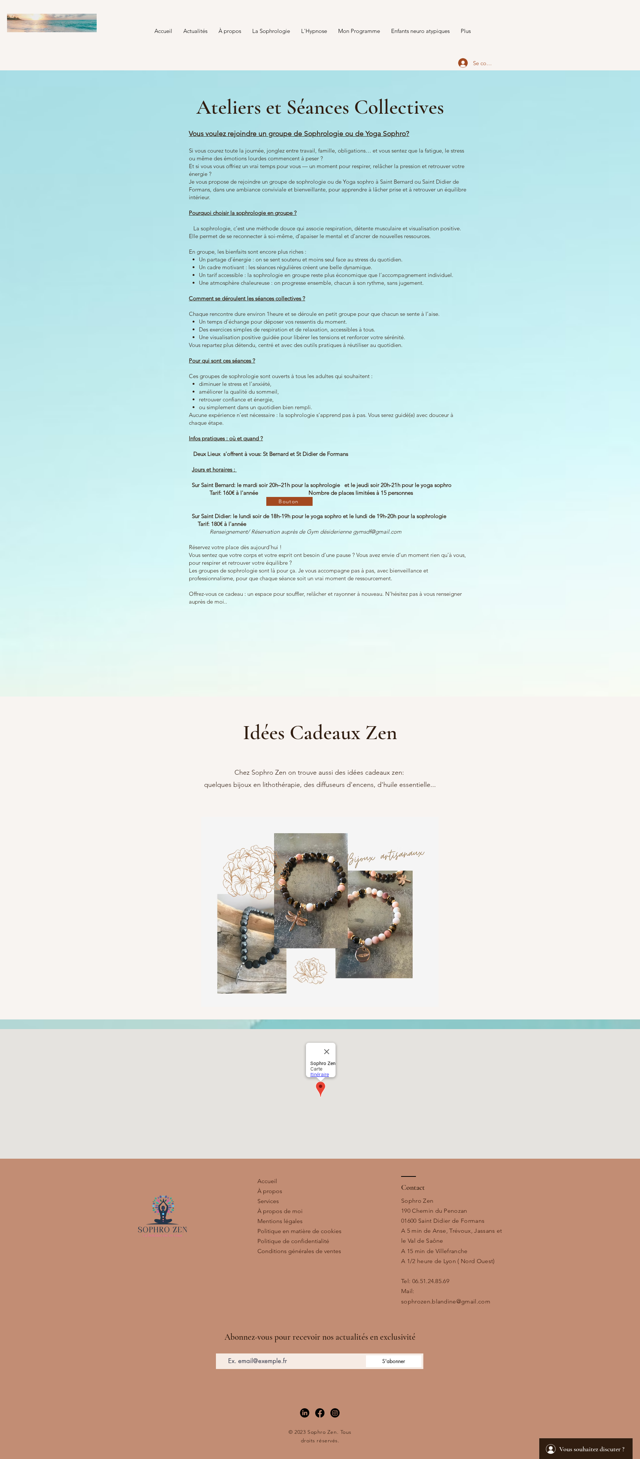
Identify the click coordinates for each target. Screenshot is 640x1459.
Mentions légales (280, 1221)
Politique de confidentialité (293, 1241)
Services (268, 1201)
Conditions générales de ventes (299, 1251)
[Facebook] (319, 1413)
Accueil (267, 1181)
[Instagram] (335, 1413)
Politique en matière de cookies (299, 1231)
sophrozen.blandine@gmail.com (445, 1301)
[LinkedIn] (304, 1413)
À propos (269, 1191)
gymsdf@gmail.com (377, 531)
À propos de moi (280, 1211)
